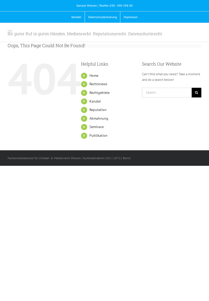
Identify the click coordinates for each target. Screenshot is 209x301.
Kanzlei (95, 101)
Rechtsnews (98, 84)
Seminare (96, 126)
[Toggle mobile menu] (10, 32)
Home (93, 75)
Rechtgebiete (99, 92)
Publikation (98, 135)
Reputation (98, 109)
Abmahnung (98, 118)
